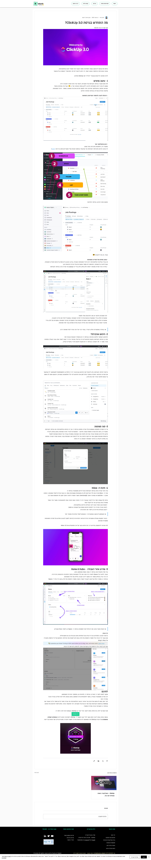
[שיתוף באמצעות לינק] (94, 761)
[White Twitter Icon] (48, 836)
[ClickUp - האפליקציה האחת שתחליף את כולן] (103, 783)
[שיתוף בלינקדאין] (98, 761)
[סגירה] (149, 857)
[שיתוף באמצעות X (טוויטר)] (103, 761)
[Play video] (75, 547)
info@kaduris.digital (99, 853)
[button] (104, 3)
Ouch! (93, 840)
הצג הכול (36, 772)
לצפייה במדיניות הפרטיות (6, 857)
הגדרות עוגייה (134, 857)
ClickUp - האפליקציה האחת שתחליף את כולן (106, 794)
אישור (143, 857)
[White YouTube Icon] (52, 836)
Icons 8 (87, 840)
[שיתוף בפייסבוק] (107, 761)
